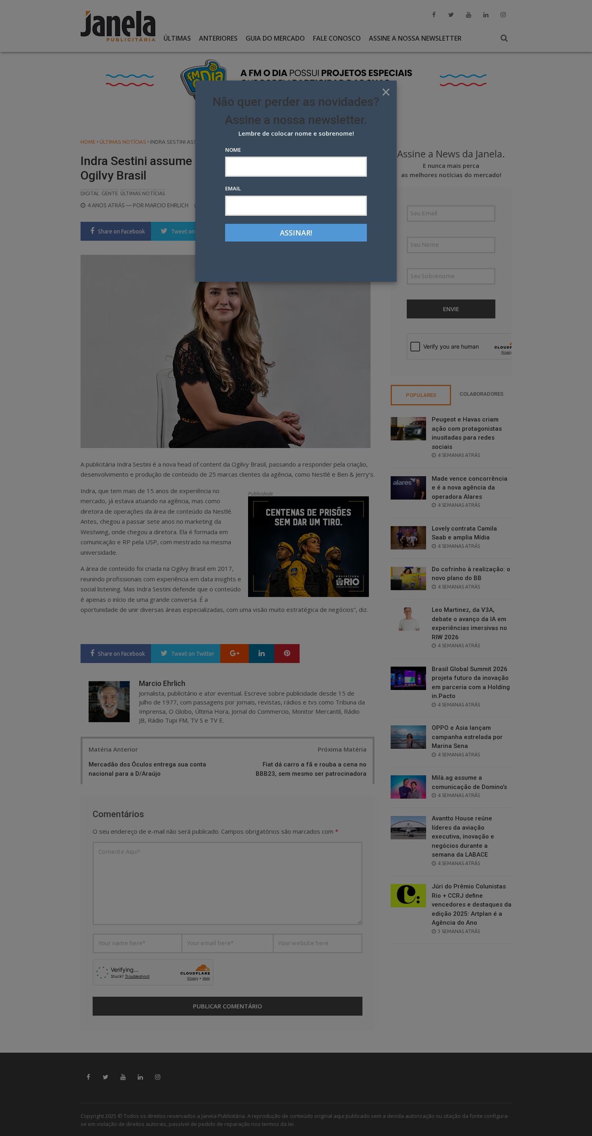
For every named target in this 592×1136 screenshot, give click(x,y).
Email (233, 188)
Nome (233, 149)
